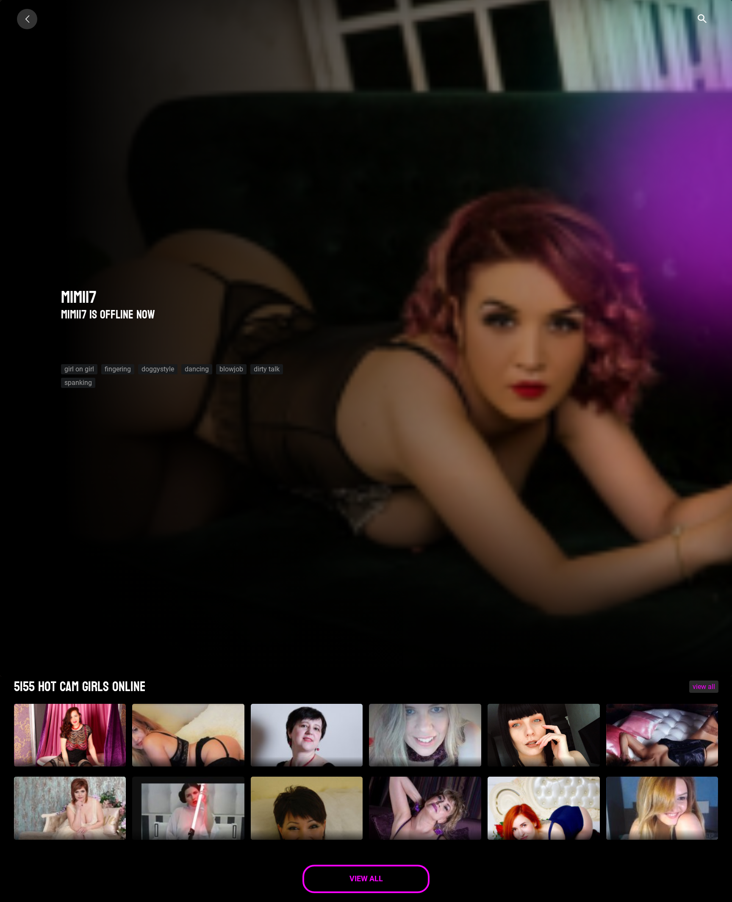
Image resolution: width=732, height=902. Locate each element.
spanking (78, 383)
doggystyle (157, 369)
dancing (197, 369)
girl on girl (79, 369)
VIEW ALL (704, 687)
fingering (118, 369)
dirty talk (267, 369)
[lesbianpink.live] (27, 19)
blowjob (231, 369)
